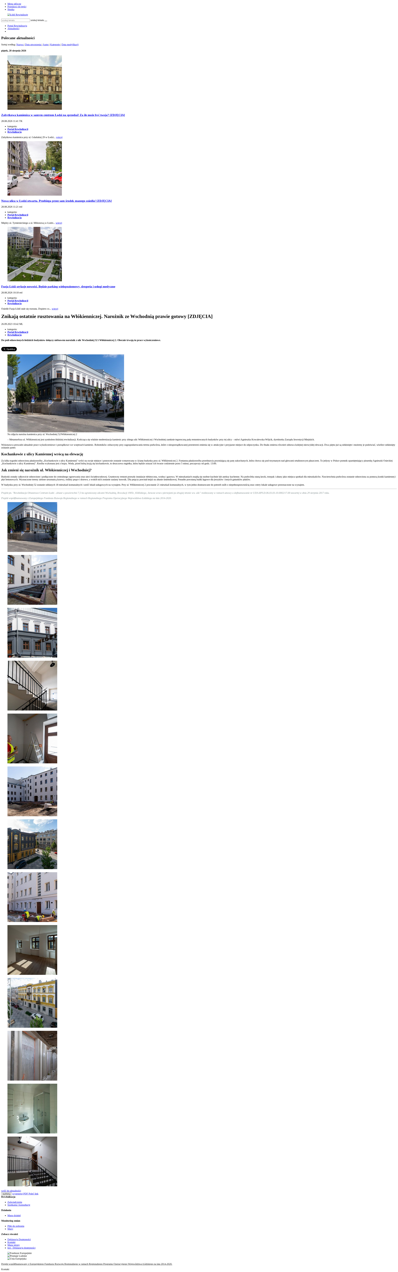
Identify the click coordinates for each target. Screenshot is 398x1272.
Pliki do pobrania (15, 1226)
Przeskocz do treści (16, 6)
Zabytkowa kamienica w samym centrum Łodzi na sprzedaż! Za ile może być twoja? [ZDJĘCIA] (63, 115)
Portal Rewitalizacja (17, 25)
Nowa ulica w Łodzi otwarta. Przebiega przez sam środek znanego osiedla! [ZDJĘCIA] (56, 200)
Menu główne (14, 3)
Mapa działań (14, 1215)
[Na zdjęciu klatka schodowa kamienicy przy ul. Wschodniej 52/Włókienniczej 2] (32, 709)
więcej (59, 137)
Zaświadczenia (14, 1202)
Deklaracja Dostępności (19, 1239)
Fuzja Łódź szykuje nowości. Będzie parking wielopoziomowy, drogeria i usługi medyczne (58, 286)
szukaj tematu (37, 20)
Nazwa (20, 44)
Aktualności (13, 28)
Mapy (10, 1229)
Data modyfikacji (70, 44)
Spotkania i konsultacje (18, 1205)
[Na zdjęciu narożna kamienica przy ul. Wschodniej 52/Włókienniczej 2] (65, 431)
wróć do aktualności (11, 1190)
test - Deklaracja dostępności (21, 1247)
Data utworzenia (33, 44)
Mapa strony (13, 1245)
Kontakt (11, 1242)
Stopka (10, 9)
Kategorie (55, 44)
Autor (46, 44)
